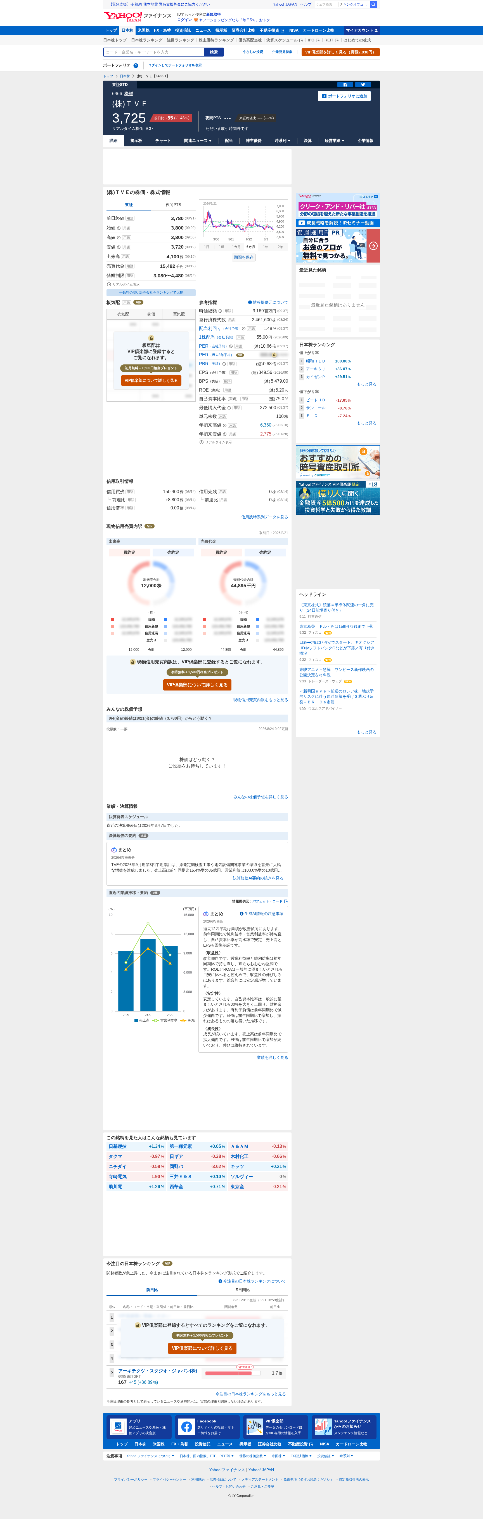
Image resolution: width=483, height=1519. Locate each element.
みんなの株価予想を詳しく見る (260, 797)
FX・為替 (162, 30)
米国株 (144, 30)
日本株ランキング (146, 40)
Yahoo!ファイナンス (227, 1469)
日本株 (127, 30)
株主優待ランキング (216, 40)
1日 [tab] (206, 247)
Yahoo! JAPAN (285, 4)
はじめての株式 (357, 40)
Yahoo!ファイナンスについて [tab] (149, 1456)
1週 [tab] (221, 247)
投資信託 (183, 30)
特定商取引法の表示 (354, 1479)
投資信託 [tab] (324, 1456)
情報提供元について (270, 302)
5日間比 (243, 1290)
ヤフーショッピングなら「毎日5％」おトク (234, 20)
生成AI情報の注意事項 (264, 913)
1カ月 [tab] (236, 247)
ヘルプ (305, 4)
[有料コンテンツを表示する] (274, 355)
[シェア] (345, 84)
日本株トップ (115, 40)
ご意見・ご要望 (262, 1486)
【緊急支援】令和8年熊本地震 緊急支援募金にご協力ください (159, 4)
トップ (111, 30)
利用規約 (198, 1479)
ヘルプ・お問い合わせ (229, 1486)
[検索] (373, 4)
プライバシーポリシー (131, 1479)
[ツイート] (363, 84)
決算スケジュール (282, 40)
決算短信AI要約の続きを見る (258, 878)
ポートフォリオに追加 (347, 96)
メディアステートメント (260, 1479)
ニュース (203, 30)
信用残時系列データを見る (264, 517)
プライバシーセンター (169, 1479)
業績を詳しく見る (272, 1057)
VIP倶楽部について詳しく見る (151, 380)
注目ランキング (180, 40)
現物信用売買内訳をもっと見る (260, 700)
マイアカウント (359, 30)
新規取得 (213, 14)
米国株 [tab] (277, 1456)
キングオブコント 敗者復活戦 (356, 4)
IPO (311, 40)
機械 (128, 93)
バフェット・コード (267, 901)
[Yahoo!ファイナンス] (138, 13)
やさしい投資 (253, 52)
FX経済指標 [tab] (299, 1456)
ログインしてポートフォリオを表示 (175, 65)
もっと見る (367, 384)
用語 (130, 218)
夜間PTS (173, 204)
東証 (129, 204)
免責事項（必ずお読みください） (308, 1479)
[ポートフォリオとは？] (136, 65)
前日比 (152, 1290)
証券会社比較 (243, 30)
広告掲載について (223, 1479)
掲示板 (221, 30)
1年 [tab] (265, 247)
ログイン (184, 20)
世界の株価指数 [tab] (251, 1456)
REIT (329, 40)
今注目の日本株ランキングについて (254, 1281)
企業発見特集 (282, 52)
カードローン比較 (318, 30)
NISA (294, 30)
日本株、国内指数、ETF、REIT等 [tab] (205, 1456)
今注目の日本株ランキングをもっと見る (251, 1394)
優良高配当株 (250, 40)
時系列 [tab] (345, 1456)
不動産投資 (269, 30)
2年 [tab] (280, 247)
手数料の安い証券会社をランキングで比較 (151, 292)
